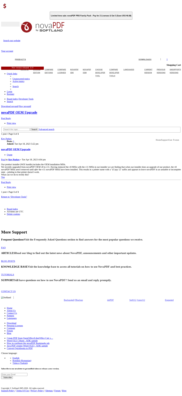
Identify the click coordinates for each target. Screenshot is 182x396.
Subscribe (7, 377)
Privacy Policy (37, 390)
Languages (12, 318)
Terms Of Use (22, 390)
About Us (11, 310)
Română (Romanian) (22, 360)
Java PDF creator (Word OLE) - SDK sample (27, 346)
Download (11, 323)
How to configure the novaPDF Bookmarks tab (28, 343)
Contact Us (12, 313)
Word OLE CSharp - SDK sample (22, 340)
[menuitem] (18, 81)
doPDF (110, 300)
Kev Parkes (6, 138)
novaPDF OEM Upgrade (19, 112)
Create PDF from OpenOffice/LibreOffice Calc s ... (30, 338)
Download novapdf (10, 106)
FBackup (79, 300)
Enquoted (169, 300)
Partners (10, 315)
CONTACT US (8, 291)
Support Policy (8, 390)
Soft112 (132, 300)
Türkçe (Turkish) (20, 363)
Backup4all (69, 300)
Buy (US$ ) (10, 24)
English (16, 358)
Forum (10, 331)
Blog (9, 333)
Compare (11, 328)
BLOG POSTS (8, 261)
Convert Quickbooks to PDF (20, 348)
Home (9, 308)
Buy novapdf (25, 106)
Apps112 (141, 300)
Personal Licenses (15, 325)
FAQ (3, 247)
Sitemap (49, 390)
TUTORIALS (7, 274)
